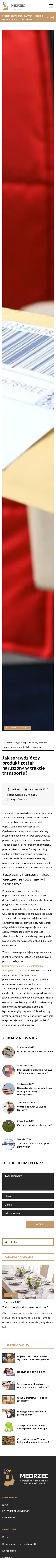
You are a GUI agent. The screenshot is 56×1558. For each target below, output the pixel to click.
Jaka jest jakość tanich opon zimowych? (33, 1145)
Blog (5, 1505)
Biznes (6, 1536)
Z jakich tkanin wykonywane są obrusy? (25, 1307)
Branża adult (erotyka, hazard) (19, 1543)
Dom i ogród (9, 1550)
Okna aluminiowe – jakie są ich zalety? (32, 1399)
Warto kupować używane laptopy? (31, 1108)
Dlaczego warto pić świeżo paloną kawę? (31, 1413)
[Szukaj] (6, 1242)
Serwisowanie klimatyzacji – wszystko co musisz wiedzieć (33, 1385)
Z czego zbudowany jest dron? (34, 1124)
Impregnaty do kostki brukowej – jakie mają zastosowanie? (35, 1071)
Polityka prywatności (16, 1511)
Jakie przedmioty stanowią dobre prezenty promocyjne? (33, 1427)
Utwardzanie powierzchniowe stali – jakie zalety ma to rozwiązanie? (34, 1091)
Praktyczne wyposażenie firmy (35, 1051)
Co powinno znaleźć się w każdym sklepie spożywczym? (33, 1441)
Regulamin (9, 1517)
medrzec (16, 789)
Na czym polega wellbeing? (31, 1371)
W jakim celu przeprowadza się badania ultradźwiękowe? (33, 1358)
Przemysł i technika (17, 728)
